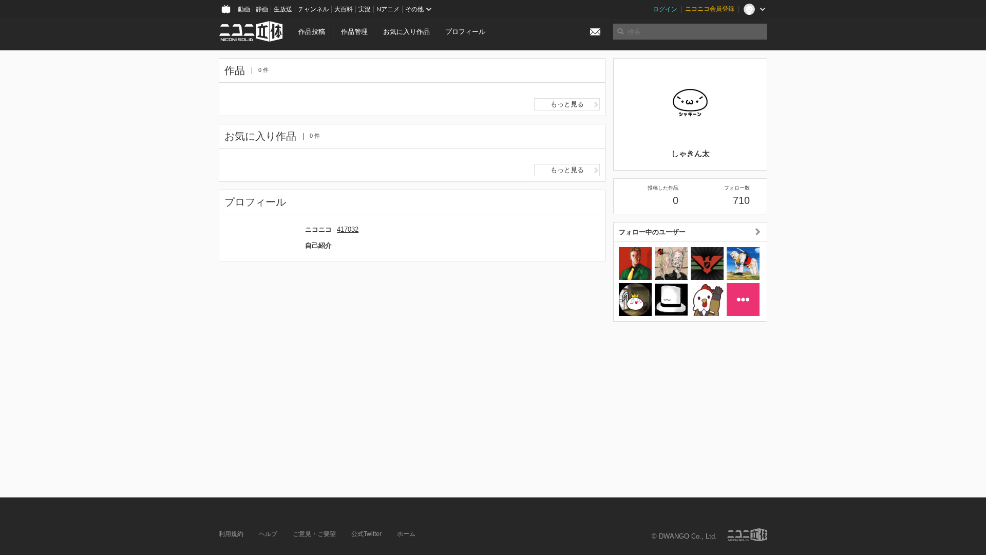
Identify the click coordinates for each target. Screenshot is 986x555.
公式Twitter (366, 534)
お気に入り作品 (406, 31)
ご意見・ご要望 (314, 534)
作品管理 (354, 31)
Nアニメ (388, 9)
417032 (347, 229)
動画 (244, 9)
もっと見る (567, 104)
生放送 (283, 9)
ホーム (406, 534)
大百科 (343, 9)
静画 (262, 9)
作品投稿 (311, 31)
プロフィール (465, 31)
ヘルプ (268, 534)
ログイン (665, 9)
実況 (364, 9)
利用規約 (231, 534)
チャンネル (313, 9)
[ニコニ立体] (747, 534)
